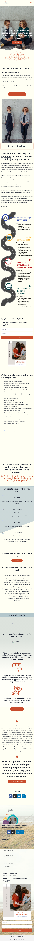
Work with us (6, 847)
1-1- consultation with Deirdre (8, 856)
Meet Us (5, 844)
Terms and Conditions (8, 863)
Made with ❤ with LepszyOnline (17, 939)
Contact (5, 860)
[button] (2, 589)
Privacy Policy (7, 866)
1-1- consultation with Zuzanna (8, 851)
